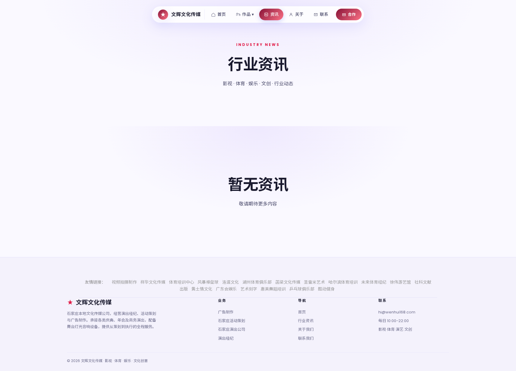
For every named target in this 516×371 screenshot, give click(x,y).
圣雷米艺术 (314, 282)
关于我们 (306, 329)
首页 (221, 14)
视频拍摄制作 (124, 282)
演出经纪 (226, 338)
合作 (352, 14)
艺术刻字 (248, 289)
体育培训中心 (181, 282)
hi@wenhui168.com (396, 312)
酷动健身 (326, 289)
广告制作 (226, 312)
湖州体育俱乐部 (257, 282)
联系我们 (306, 338)
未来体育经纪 (373, 282)
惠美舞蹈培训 (273, 289)
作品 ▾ (248, 14)
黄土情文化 (201, 289)
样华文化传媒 (152, 282)
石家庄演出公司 (231, 329)
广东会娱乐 (226, 289)
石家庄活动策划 (231, 321)
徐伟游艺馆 (400, 282)
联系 (324, 14)
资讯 (274, 14)
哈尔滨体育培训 (343, 282)
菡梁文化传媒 (287, 282)
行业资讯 (306, 321)
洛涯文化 (230, 282)
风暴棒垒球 (208, 282)
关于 (299, 14)
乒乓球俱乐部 (301, 289)
